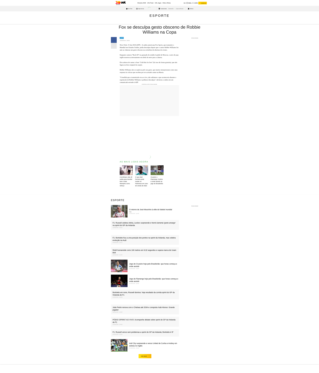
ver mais (144, 356)
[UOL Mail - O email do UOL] (189, 3)
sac (185, 3)
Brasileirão (170, 8)
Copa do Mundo (179, 8)
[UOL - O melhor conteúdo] (120, 3)
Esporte (159, 15)
